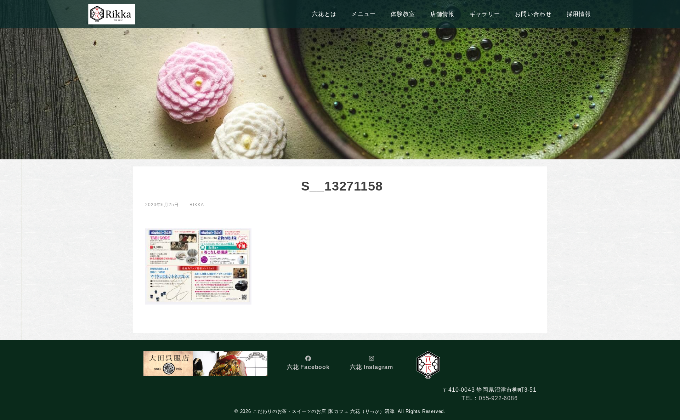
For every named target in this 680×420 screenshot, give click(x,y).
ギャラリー (485, 14)
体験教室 (403, 14)
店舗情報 (442, 14)
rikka (196, 204)
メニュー (363, 14)
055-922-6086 (498, 398)
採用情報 (579, 14)
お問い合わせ (533, 14)
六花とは (324, 14)
